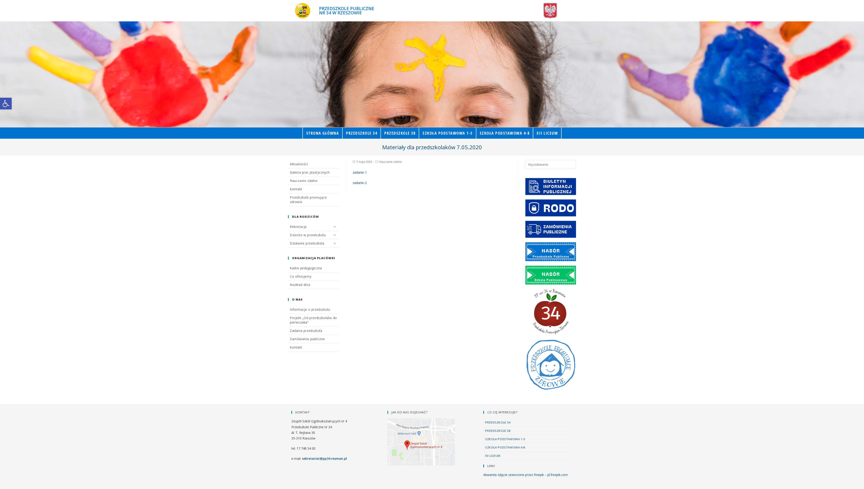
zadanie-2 (360, 183)
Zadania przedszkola (306, 330)
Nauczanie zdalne (390, 162)
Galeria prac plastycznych (310, 172)
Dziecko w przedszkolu (308, 235)
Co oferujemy (300, 276)
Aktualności (299, 164)
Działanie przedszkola (307, 243)
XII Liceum (492, 456)
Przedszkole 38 (497, 431)
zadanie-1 (360, 172)
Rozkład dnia (300, 285)
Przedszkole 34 (497, 422)
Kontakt (296, 189)
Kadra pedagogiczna (306, 268)
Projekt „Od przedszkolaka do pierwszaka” (313, 320)
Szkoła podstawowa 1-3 (505, 439)
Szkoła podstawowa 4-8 (505, 447)
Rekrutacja (298, 226)
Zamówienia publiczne (307, 339)
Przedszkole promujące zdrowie (308, 199)
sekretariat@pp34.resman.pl (324, 458)
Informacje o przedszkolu (310, 309)
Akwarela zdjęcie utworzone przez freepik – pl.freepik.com (525, 475)
